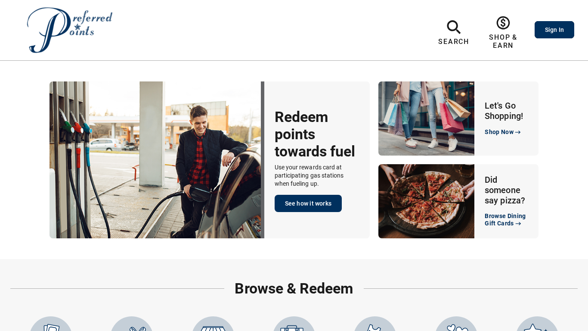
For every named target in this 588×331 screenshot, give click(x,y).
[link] (503, 33)
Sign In (554, 29)
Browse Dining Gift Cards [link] (505, 219)
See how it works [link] (308, 203)
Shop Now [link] (499, 131)
